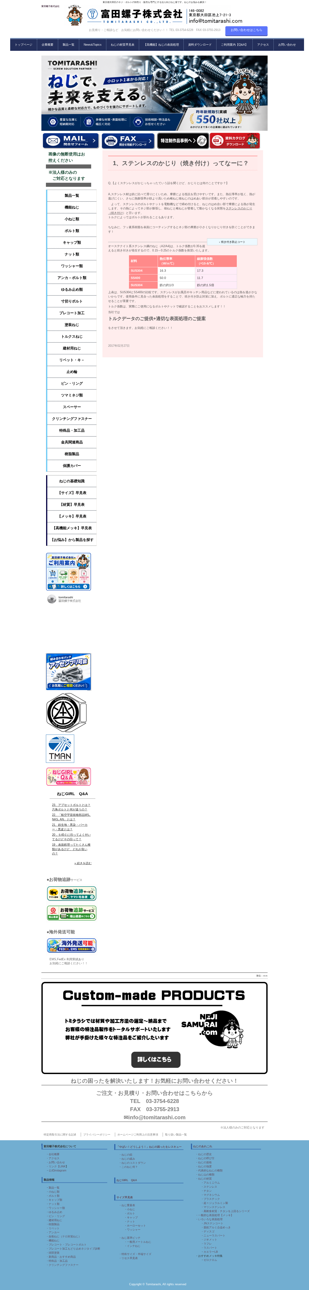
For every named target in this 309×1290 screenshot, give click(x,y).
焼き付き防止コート (233, 241)
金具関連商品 (72, 442)
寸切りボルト (72, 301)
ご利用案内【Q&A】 (234, 44)
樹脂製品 (72, 454)
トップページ (23, 44)
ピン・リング (72, 383)
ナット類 (72, 254)
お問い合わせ (287, 44)
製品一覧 (68, 44)
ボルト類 (72, 231)
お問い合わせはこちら (246, 30)
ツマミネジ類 (72, 395)
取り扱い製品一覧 (176, 1134)
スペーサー (72, 407)
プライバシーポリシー (96, 1134)
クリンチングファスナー (72, 419)
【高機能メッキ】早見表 (72, 528)
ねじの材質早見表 (122, 44)
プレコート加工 (72, 313)
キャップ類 (72, 242)
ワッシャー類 (72, 266)
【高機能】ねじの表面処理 (161, 44)
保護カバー (72, 466)
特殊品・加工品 (72, 430)
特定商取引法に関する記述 (60, 1134)
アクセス (263, 44)
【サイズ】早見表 (71, 493)
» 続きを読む (83, 863)
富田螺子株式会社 (50, 6)
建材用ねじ (72, 348)
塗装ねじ (72, 325)
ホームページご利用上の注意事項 (137, 1134)
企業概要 (47, 44)
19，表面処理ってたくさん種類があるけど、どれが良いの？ (71, 849)
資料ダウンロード (200, 44)
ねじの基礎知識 (72, 481)
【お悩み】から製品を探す (72, 540)
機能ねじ (72, 207)
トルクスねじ (72, 336)
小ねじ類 (72, 219)
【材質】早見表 (72, 504)
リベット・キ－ (72, 360)
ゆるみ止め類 (72, 289)
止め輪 (72, 372)
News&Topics (93, 44)
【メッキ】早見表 (71, 516)
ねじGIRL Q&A (72, 793)
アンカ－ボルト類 (71, 278)
